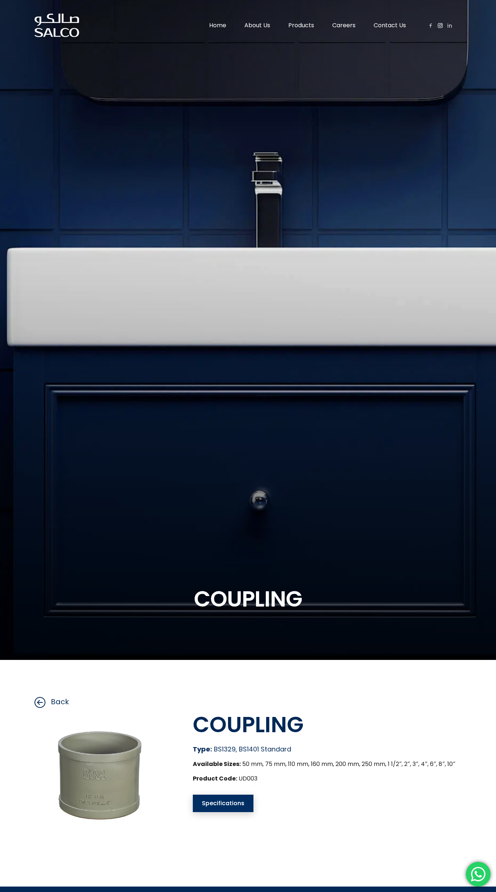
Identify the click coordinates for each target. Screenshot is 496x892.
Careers (343, 25)
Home (217, 25)
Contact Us (390, 25)
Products (301, 25)
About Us (257, 25)
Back (60, 702)
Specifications (223, 803)
